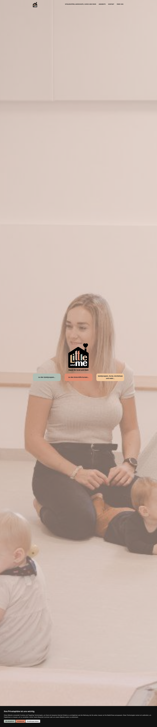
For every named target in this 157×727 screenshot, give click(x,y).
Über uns (120, 4)
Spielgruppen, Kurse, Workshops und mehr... (110, 377)
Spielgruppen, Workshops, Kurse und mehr (80, 4)
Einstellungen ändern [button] (33, 721)
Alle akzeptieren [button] (9, 721)
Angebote (102, 4)
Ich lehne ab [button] (20, 721)
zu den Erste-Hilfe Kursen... (78, 377)
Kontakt (111, 4)
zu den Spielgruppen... (46, 377)
